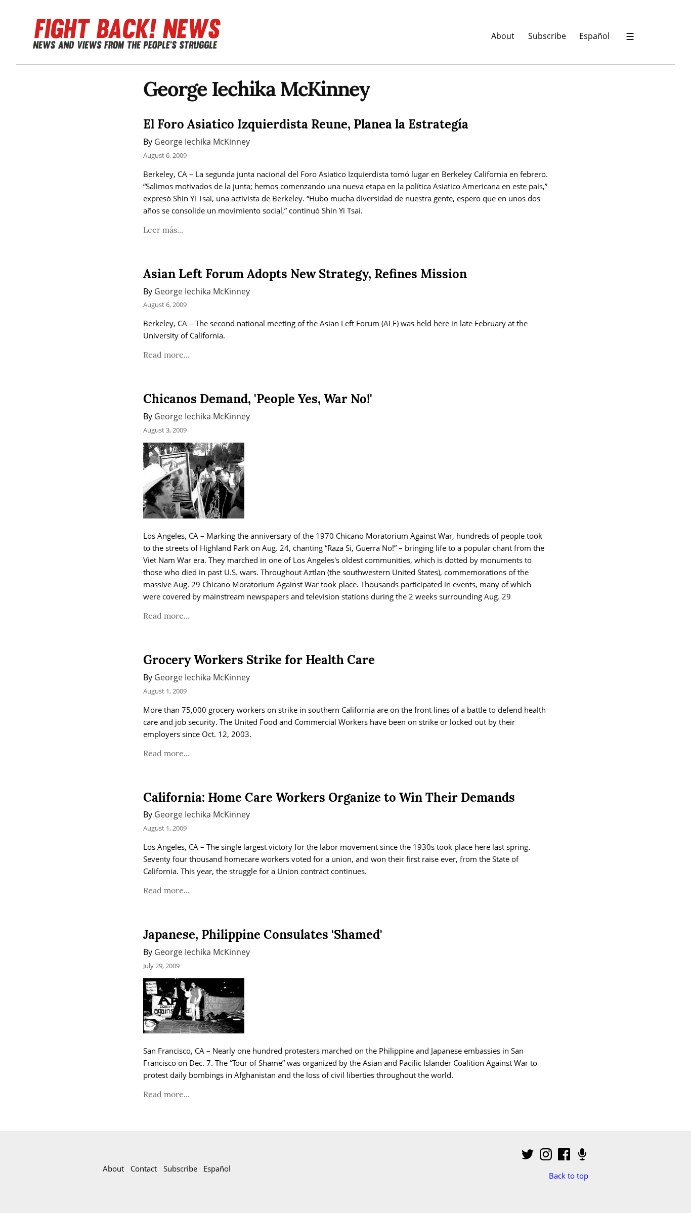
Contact (144, 1168)
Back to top (568, 1176)
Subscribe (547, 35)
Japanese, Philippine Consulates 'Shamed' (262, 934)
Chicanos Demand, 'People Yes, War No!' (257, 399)
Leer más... (163, 230)
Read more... (166, 355)
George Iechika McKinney (202, 141)
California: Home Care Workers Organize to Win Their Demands (329, 797)
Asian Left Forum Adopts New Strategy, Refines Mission (305, 274)
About (502, 35)
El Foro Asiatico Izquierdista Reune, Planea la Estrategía (305, 124)
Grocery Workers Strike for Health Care (259, 660)
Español (594, 35)
